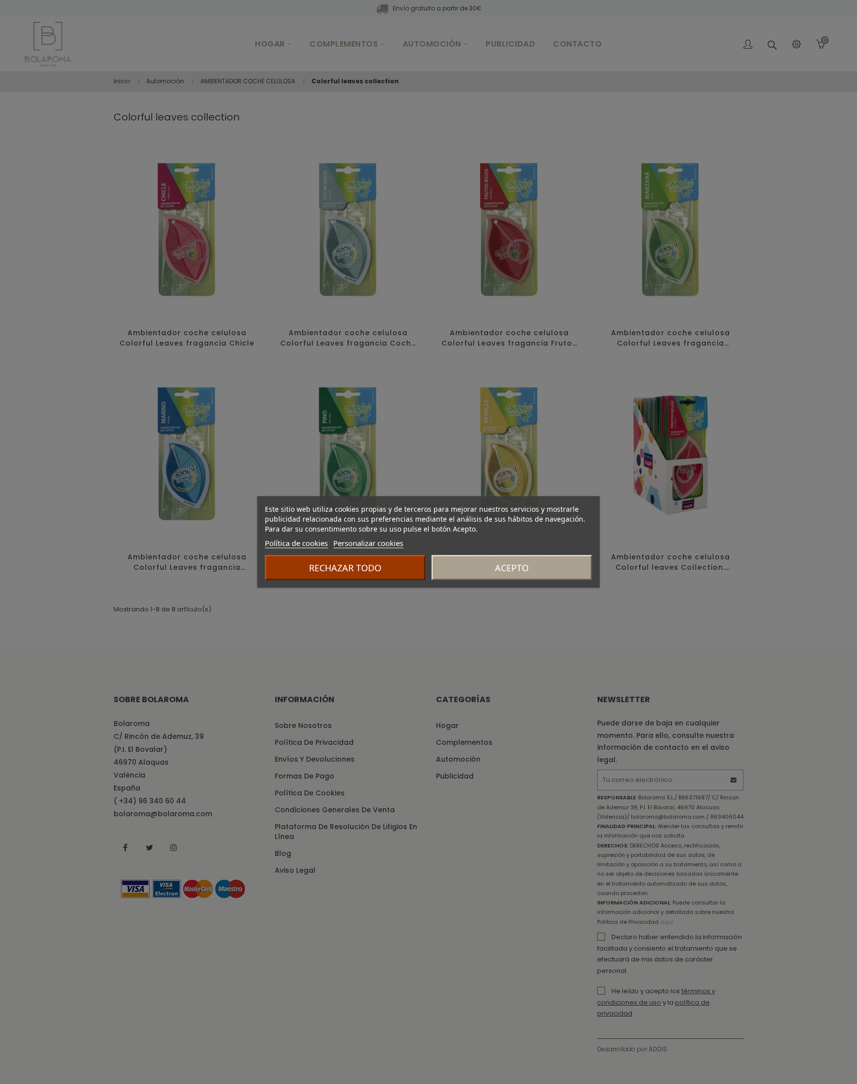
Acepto (512, 568)
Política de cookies (296, 543)
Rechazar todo (345, 568)
